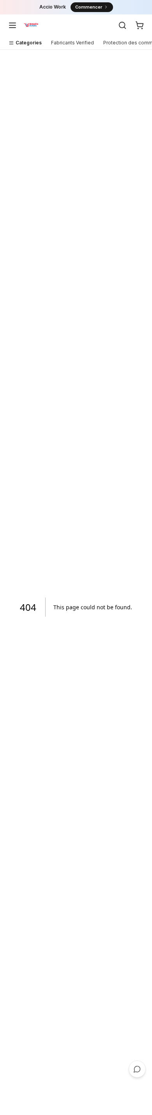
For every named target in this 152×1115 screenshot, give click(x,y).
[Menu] (12, 25)
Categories (29, 43)
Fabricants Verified (72, 43)
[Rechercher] (122, 25)
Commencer (88, 7)
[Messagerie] (137, 1069)
